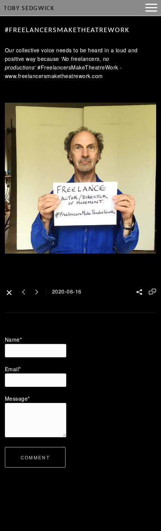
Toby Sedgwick (29, 8)
